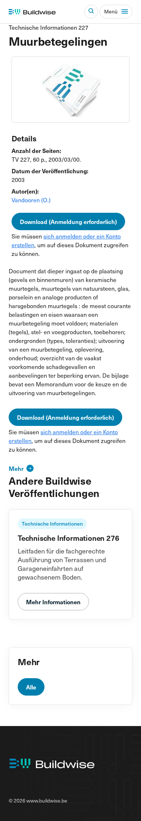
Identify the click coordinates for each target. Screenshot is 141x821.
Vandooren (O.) (31, 199)
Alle (31, 687)
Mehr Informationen (53, 602)
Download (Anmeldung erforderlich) (68, 221)
